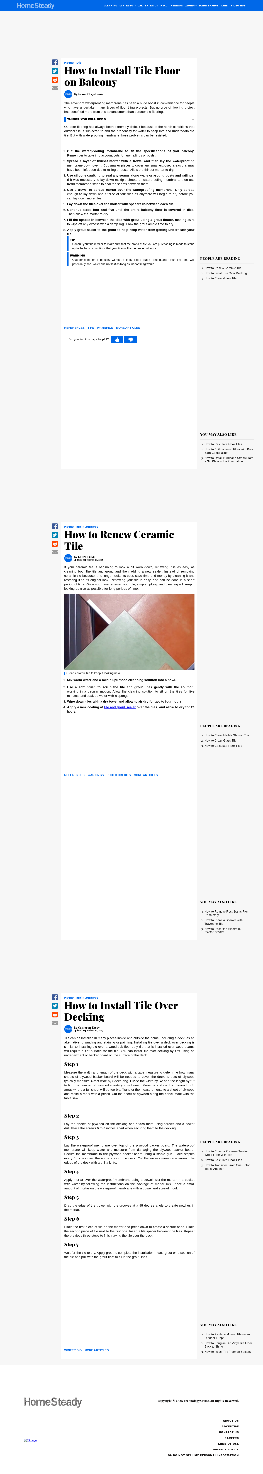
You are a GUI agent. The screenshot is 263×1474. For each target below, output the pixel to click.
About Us (231, 1420)
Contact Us (229, 1432)
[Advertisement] (129, 297)
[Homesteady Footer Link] (60, 1403)
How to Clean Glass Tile (220, 278)
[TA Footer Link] (60, 1440)
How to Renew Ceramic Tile (223, 268)
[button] (55, 64)
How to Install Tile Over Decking (225, 273)
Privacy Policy (226, 1449)
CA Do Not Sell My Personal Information (203, 1455)
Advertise (230, 1426)
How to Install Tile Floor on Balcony (228, 1351)
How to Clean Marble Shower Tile (226, 735)
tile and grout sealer (120, 707)
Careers (232, 1438)
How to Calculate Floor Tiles (223, 444)
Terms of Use (227, 1444)
